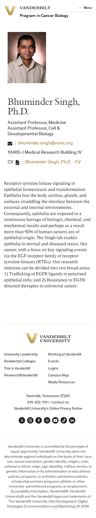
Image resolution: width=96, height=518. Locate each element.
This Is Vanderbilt (17, 368)
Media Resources (61, 382)
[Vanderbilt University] (48, 338)
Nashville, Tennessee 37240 (48, 396)
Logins (53, 368)
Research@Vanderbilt (21, 375)
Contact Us (60, 402)
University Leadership (21, 354)
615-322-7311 (38, 402)
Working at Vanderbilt (64, 354)
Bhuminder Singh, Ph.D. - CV (53, 162)
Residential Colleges (20, 361)
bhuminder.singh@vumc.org (45, 143)
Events (53, 361)
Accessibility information (29, 491)
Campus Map (58, 375)
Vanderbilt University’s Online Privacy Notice (48, 409)
